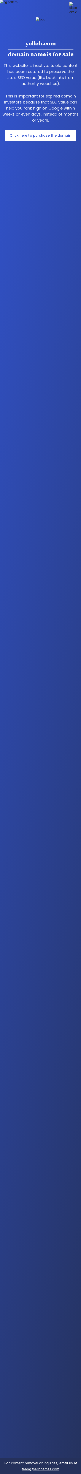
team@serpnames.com (40, 1469)
